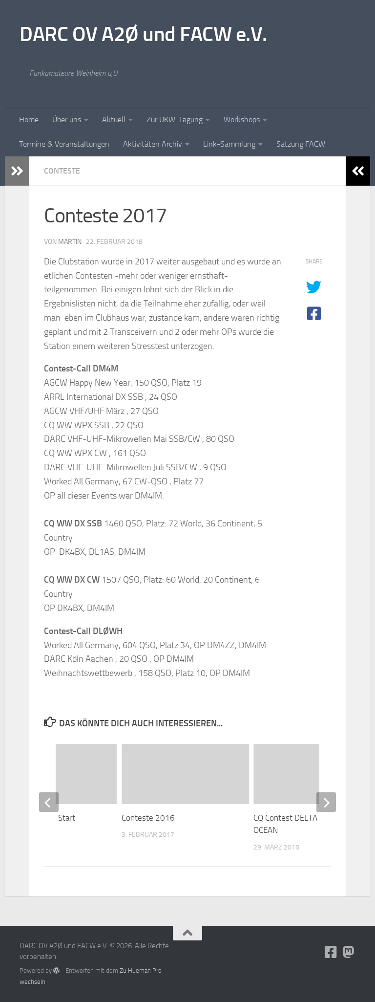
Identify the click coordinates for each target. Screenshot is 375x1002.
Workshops (242, 119)
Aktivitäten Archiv (152, 144)
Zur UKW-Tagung (174, 119)
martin (70, 242)
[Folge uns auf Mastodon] (348, 952)
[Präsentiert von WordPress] (56, 970)
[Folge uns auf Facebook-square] (331, 952)
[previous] (49, 802)
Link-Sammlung (229, 144)
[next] (326, 802)
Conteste (62, 170)
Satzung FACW (300, 144)
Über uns (66, 119)
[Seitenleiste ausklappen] (17, 171)
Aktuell (113, 119)
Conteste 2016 (148, 818)
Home (29, 119)
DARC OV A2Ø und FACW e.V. (143, 34)
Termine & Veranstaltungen (64, 144)
